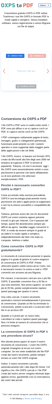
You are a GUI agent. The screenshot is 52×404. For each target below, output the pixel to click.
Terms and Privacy (33, 398)
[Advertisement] (26, 39)
